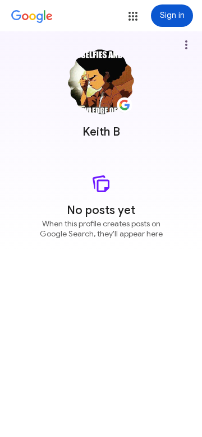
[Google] (32, 17)
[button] (133, 16)
